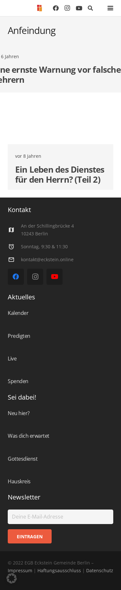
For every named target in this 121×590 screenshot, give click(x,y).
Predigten (19, 335)
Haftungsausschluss (59, 570)
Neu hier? (19, 413)
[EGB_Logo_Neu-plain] (39, 8)
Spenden (18, 381)
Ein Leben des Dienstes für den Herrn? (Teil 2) (60, 174)
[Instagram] (67, 8)
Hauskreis (19, 481)
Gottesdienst (22, 458)
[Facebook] (56, 8)
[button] (90, 8)
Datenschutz (99, 570)
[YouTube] (79, 8)
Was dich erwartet (28, 435)
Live (12, 358)
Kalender (18, 312)
